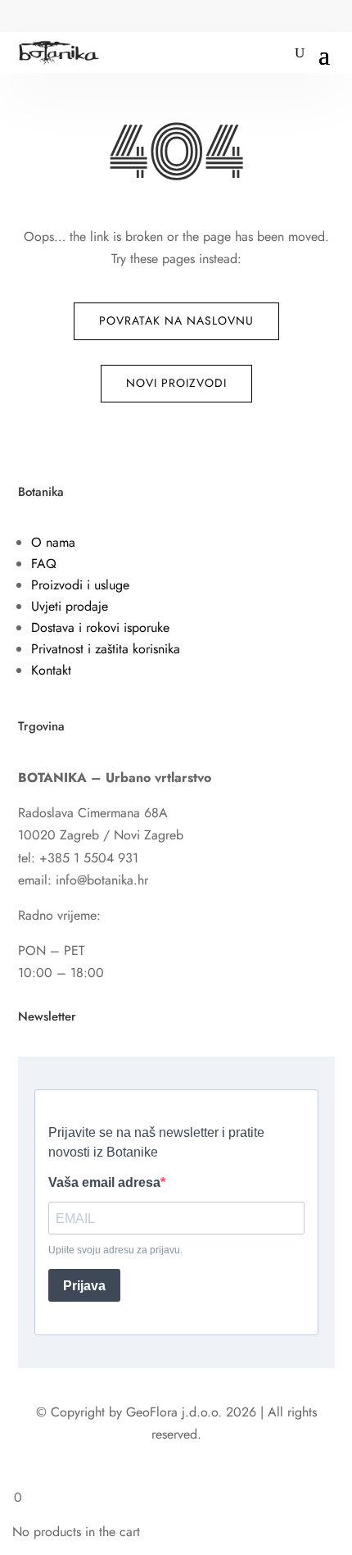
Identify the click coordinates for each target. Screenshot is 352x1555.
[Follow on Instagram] (64, 17)
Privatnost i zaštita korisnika (105, 648)
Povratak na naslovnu (176, 320)
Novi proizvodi (176, 383)
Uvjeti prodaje (69, 606)
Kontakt (51, 670)
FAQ (43, 563)
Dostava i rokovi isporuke (100, 627)
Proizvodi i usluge (80, 584)
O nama (53, 542)
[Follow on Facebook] (31, 17)
